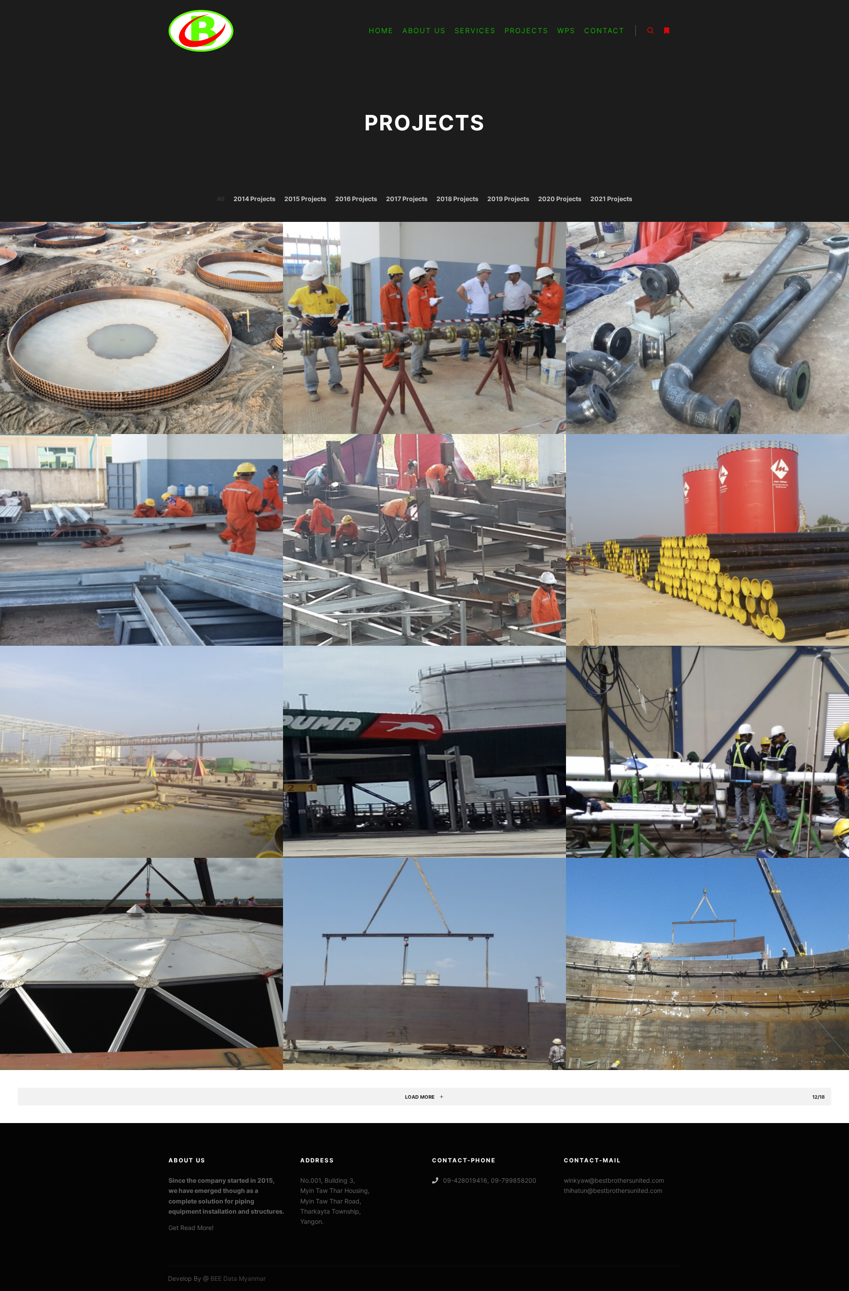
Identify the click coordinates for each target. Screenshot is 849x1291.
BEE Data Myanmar (237, 1278)
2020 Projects (559, 198)
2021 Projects (611, 198)
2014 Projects (254, 198)
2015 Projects (305, 198)
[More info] (666, 31)
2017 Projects (407, 198)
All (221, 198)
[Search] (650, 31)
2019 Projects (508, 198)
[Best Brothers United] (201, 31)
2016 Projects (356, 198)
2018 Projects (457, 198)
